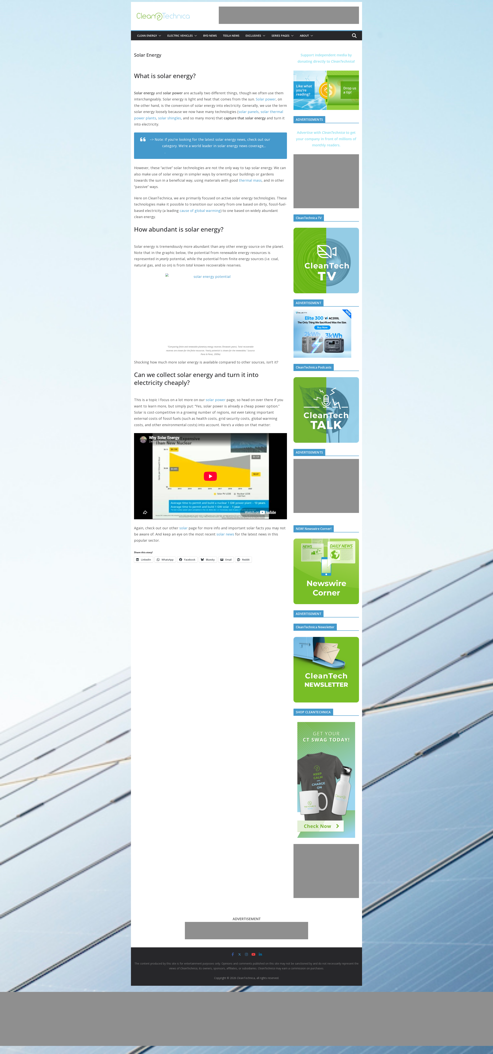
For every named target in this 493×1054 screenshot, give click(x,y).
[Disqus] (210, 616)
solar (183, 528)
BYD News (210, 35)
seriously (157, 152)
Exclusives (253, 35)
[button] (159, 35)
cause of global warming (200, 210)
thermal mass (250, 180)
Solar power (266, 99)
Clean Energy (147, 35)
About (304, 35)
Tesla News (231, 35)
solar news (225, 534)
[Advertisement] (289, 15)
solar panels (248, 111)
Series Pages (280, 35)
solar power (216, 399)
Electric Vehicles (180, 35)
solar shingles (169, 118)
